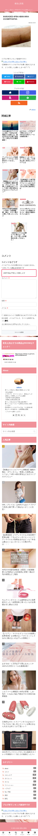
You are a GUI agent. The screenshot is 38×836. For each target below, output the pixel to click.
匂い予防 (20, 792)
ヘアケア (20, 788)
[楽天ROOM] (10, 98)
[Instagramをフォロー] (27, 92)
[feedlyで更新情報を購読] (22, 415)
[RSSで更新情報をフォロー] (19, 103)
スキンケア (20, 775)
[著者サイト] (10, 92)
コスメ (20, 772)
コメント (6, 278)
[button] (34, 426)
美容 (20, 795)
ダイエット (20, 778)
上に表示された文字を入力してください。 (16, 324)
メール (5, 308)
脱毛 (20, 798)
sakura (19, 387)
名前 (4, 301)
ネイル (20, 782)
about (20, 768)
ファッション (20, 785)
